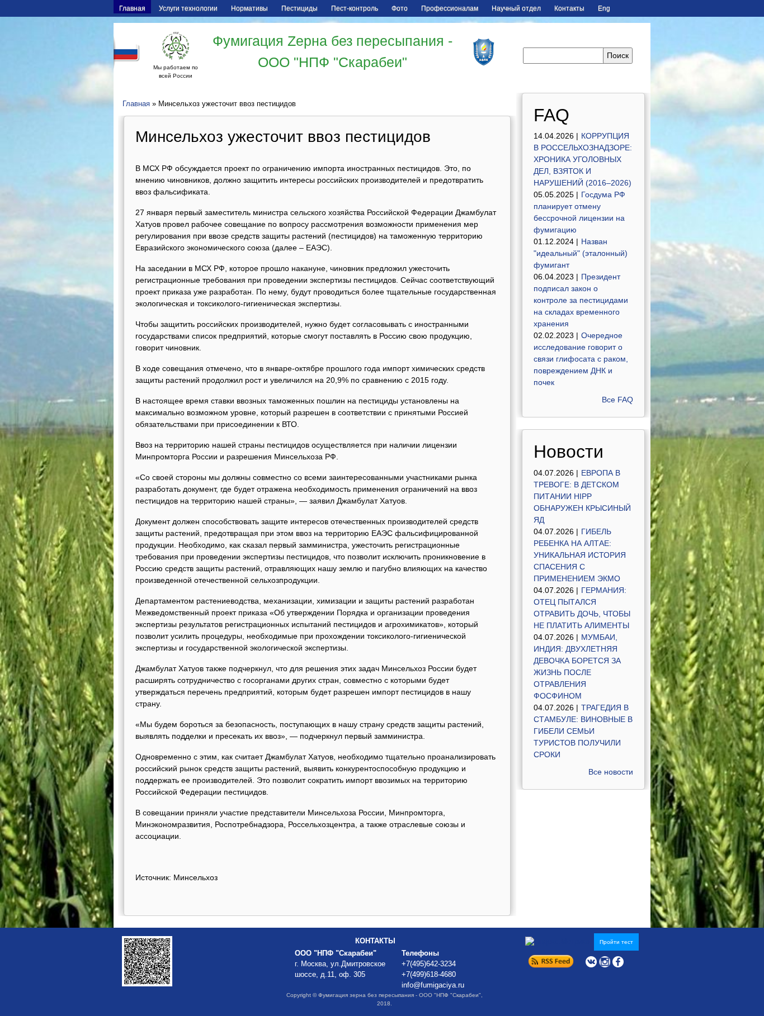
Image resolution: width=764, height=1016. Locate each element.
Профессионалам (449, 8)
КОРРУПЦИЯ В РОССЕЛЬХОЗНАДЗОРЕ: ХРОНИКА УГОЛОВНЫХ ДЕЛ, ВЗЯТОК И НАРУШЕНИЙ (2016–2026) (583, 159)
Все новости (610, 771)
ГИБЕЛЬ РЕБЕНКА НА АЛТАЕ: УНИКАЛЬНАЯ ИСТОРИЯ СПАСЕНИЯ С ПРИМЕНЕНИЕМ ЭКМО (580, 555)
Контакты (569, 8)
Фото (400, 8)
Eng (604, 8)
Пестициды (299, 8)
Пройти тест (616, 942)
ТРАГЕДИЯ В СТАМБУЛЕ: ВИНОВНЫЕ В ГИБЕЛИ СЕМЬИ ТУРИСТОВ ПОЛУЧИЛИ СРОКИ (583, 731)
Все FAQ (617, 399)
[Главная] (175, 46)
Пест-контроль (354, 8)
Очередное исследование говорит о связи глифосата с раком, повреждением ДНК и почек (581, 359)
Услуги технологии (188, 8)
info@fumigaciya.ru (433, 985)
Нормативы (249, 8)
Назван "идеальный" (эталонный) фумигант (581, 253)
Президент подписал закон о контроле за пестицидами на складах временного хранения (581, 300)
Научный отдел (516, 8)
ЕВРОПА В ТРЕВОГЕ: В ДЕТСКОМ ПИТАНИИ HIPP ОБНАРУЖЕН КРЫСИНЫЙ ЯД (582, 496)
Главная (132, 8)
